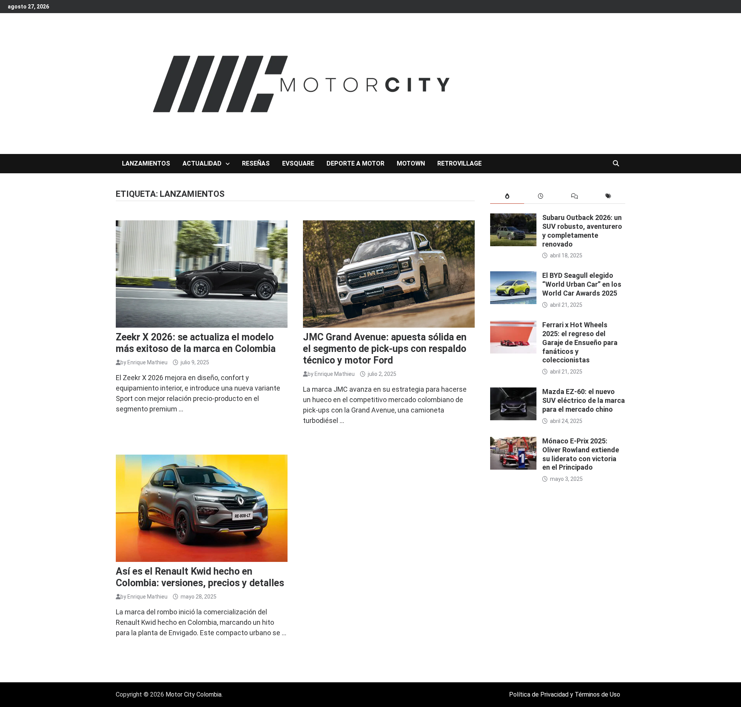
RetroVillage (459, 163)
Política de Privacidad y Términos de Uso (564, 694)
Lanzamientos (146, 163)
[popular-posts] (507, 196)
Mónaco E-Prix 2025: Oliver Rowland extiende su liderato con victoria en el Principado (580, 454)
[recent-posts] (541, 196)
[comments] (574, 196)
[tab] (507, 196)
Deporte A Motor (355, 163)
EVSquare (298, 163)
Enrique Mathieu (147, 362)
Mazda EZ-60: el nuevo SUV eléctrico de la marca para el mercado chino (583, 400)
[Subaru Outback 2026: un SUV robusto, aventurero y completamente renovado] (513, 219)
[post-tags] (608, 196)
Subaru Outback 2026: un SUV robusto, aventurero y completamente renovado (582, 230)
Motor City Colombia (194, 694)
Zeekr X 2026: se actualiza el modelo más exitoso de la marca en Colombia (196, 343)
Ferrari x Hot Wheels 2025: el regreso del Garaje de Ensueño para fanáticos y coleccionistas (580, 342)
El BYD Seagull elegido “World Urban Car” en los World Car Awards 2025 (581, 284)
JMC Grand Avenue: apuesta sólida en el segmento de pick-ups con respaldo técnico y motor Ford (385, 349)
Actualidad (202, 163)
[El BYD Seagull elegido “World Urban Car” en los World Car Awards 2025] (513, 276)
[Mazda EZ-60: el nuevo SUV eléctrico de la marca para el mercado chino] (513, 393)
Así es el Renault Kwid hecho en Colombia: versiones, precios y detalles (200, 577)
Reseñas (256, 163)
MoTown (411, 163)
